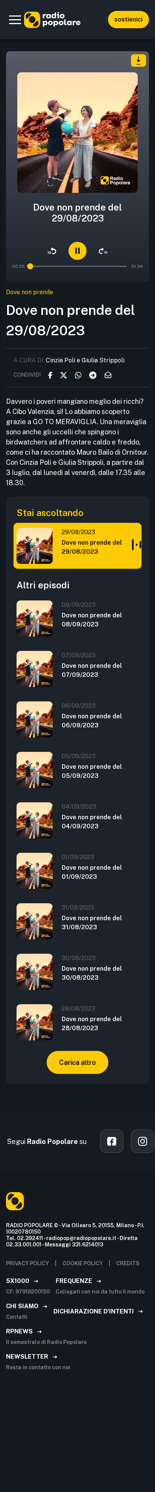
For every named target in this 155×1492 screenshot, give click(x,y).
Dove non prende (29, 292)
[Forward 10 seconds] (103, 250)
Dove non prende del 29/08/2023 (92, 547)
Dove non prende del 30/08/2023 (92, 973)
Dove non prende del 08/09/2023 (92, 620)
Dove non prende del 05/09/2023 (92, 771)
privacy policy (27, 1263)
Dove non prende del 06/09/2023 (92, 721)
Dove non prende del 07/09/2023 (92, 670)
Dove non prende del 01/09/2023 (92, 872)
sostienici (128, 19)
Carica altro (77, 1062)
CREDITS (128, 1263)
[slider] (30, 266)
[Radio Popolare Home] (52, 19)
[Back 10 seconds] (51, 250)
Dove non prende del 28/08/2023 (92, 1024)
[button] (15, 20)
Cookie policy (82, 1263)
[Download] (138, 60)
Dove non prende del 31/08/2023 (92, 923)
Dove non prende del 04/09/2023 (92, 822)
